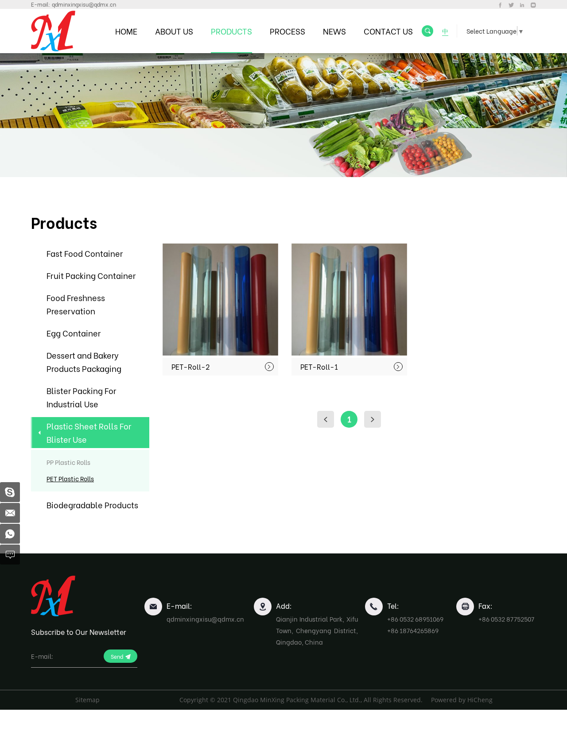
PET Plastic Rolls (70, 478)
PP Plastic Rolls (68, 462)
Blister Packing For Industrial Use (81, 397)
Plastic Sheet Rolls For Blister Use (89, 432)
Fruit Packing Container (91, 275)
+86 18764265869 (413, 630)
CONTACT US (388, 31)
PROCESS (287, 31)
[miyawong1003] (10, 492)
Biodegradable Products (92, 504)
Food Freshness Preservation (76, 304)
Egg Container (74, 333)
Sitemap (87, 700)
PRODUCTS (231, 31)
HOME (126, 31)
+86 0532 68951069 (415, 618)
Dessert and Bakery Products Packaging (84, 361)
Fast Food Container (85, 253)
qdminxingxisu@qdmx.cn (84, 4)
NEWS (334, 31)
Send (117, 656)
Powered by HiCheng (462, 700)
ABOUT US (174, 31)
